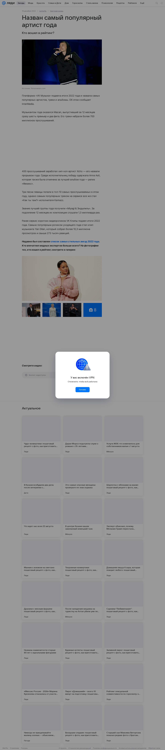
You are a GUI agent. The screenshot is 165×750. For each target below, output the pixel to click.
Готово (82, 389)
